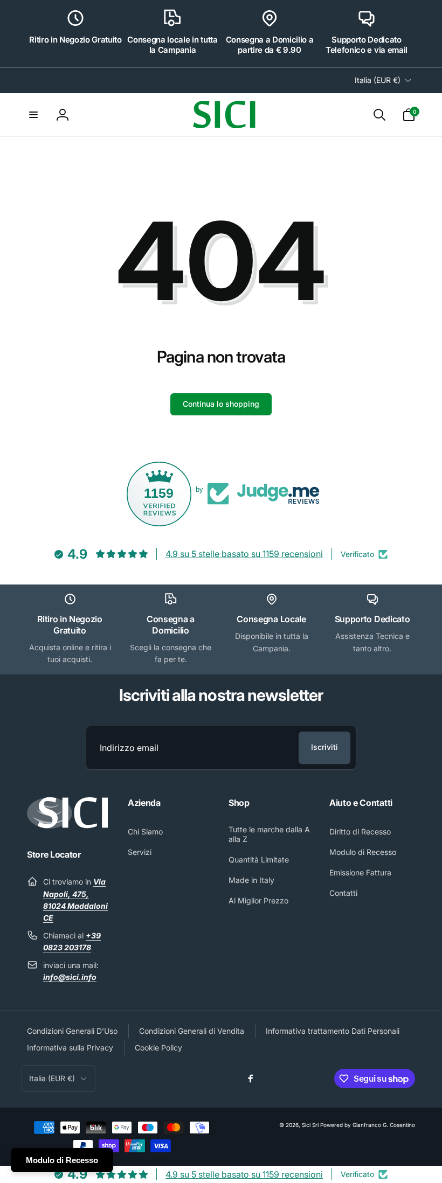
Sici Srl (310, 1125)
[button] (33, 115)
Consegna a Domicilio (171, 625)
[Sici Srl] (67, 825)
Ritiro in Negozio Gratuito (75, 39)
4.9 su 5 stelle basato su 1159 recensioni (244, 553)
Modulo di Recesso (62, 1160)
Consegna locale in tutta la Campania (172, 44)
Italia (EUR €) (377, 80)
